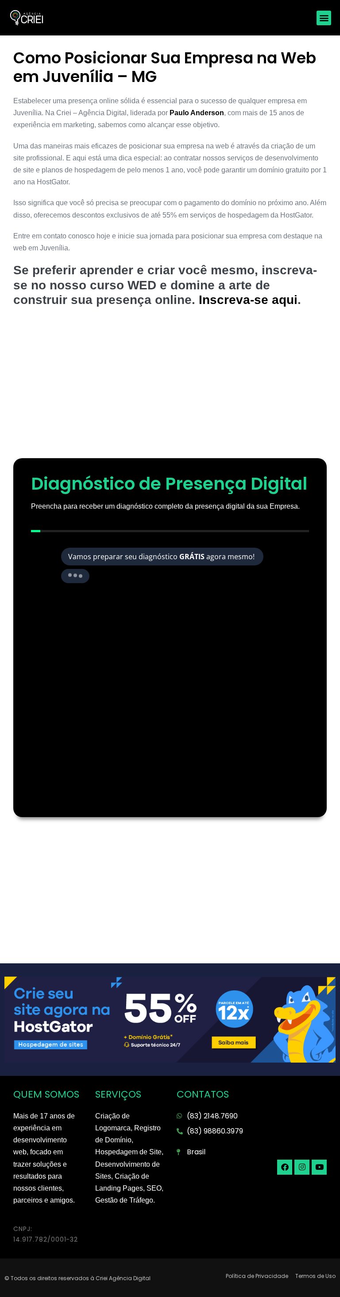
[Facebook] (284, 1167)
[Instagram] (301, 1167)
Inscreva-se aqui (248, 300)
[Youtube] (319, 1167)
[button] (324, 18)
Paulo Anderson (197, 113)
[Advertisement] (170, 387)
